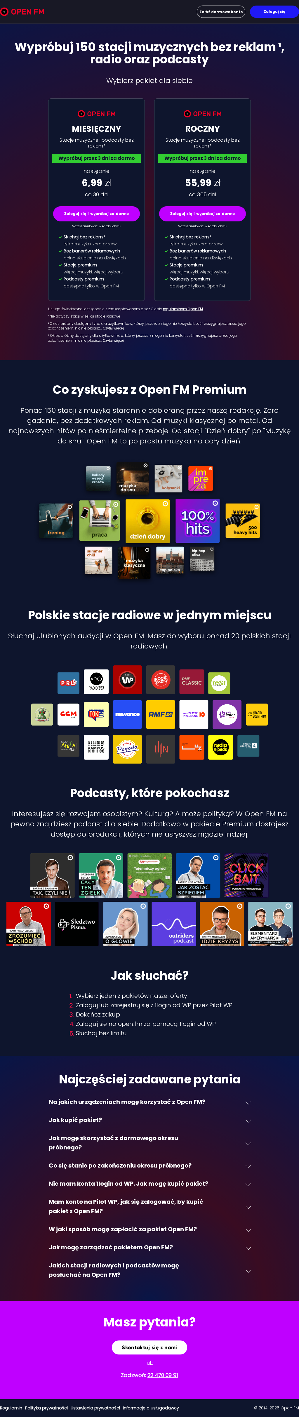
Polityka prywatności (46, 1408)
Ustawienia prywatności (95, 1408)
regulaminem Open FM (183, 308)
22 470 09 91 (162, 1375)
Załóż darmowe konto (221, 11)
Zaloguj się (274, 11)
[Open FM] (22, 12)
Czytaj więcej (113, 328)
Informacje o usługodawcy (151, 1408)
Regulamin (11, 1408)
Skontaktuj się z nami (149, 1347)
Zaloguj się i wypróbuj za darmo (96, 213)
